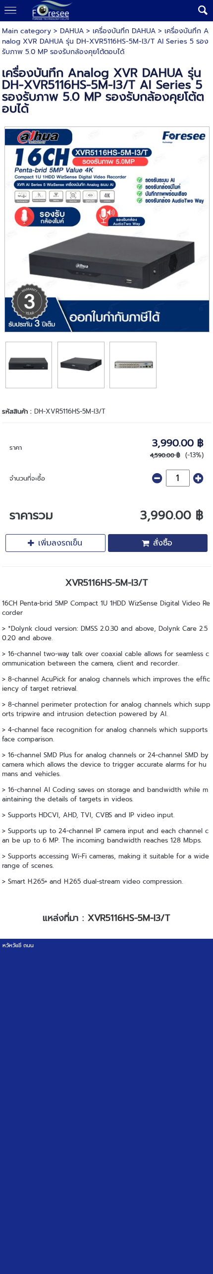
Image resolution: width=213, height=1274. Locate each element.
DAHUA (72, 31)
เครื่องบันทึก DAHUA (124, 31)
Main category (26, 31)
